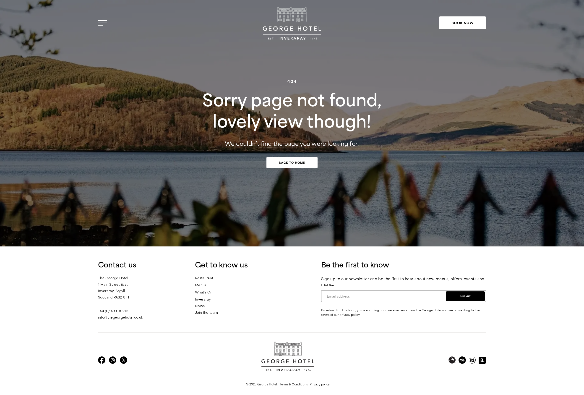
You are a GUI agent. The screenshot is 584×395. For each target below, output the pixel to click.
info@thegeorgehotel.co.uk (120, 317)
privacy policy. (350, 314)
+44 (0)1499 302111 (113, 311)
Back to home (292, 162)
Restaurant (204, 278)
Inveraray (203, 299)
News (200, 305)
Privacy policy (320, 384)
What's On (203, 292)
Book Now (462, 22)
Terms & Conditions (293, 384)
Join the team (206, 312)
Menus (200, 285)
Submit (465, 296)
